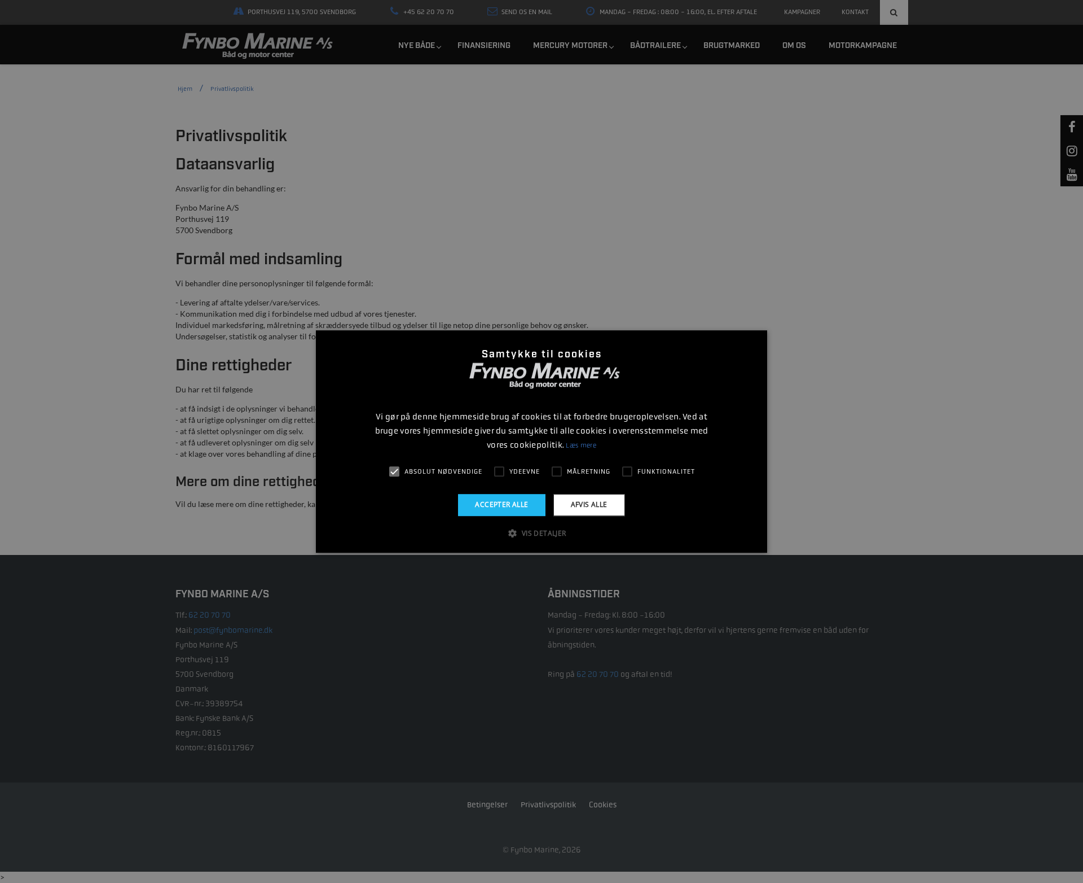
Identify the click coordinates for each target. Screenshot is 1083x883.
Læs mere (581, 445)
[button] (541, 533)
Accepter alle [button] (501, 504)
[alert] (541, 441)
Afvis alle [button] (589, 504)
